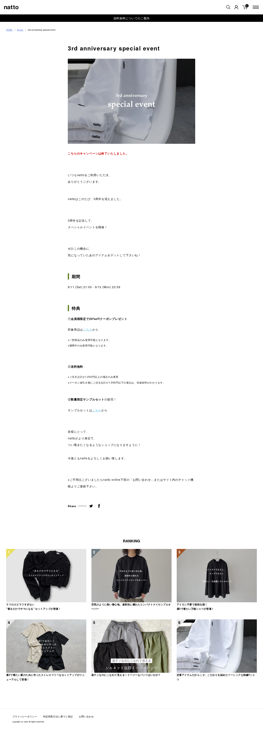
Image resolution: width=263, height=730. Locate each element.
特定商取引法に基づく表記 (58, 716)
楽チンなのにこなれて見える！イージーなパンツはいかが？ (126, 675)
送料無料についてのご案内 (131, 18)
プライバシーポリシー (24, 716)
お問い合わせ (86, 716)
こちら (87, 329)
